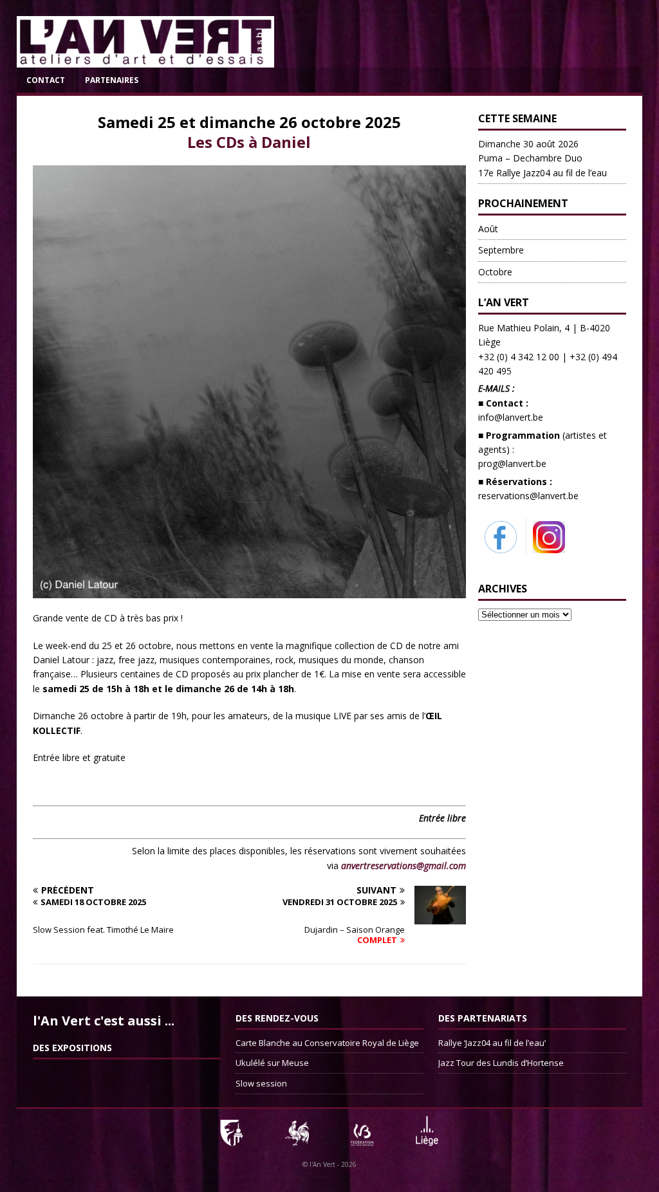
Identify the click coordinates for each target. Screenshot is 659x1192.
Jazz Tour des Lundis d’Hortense (501, 1062)
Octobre (495, 272)
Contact (45, 80)
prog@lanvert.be (512, 463)
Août (488, 229)
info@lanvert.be (510, 417)
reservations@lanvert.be (528, 496)
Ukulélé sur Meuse (272, 1062)
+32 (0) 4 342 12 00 (518, 357)
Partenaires (111, 80)
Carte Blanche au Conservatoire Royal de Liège (327, 1043)
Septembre (501, 250)
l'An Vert (322, 1164)
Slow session (261, 1083)
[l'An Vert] (145, 60)
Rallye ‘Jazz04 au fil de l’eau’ (492, 1043)
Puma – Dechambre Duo (542, 158)
